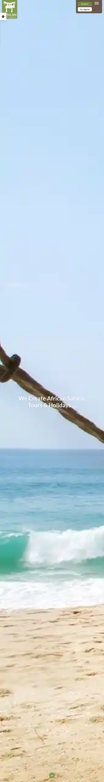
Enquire (84, 4)
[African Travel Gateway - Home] (9, 3)
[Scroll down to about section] (52, 775)
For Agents (85, 9)
